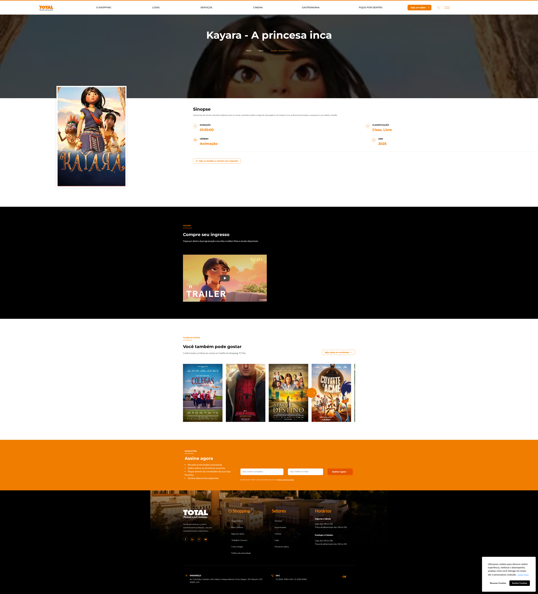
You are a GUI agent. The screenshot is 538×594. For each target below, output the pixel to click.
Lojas (156, 7)
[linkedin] (192, 539)
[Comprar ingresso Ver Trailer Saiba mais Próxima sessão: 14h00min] (245, 393)
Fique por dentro (370, 7)
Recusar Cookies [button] (498, 583)
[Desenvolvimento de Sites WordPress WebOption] (344, 576)
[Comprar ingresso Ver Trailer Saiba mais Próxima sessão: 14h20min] (288, 393)
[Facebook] (185, 539)
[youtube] (205, 539)
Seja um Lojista (237, 534)
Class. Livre (382, 130)
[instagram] (199, 539)
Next (314, 393)
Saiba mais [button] (523, 575)
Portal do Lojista (282, 546)
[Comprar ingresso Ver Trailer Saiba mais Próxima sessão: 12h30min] (202, 393)
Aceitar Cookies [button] (519, 583)
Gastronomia (311, 7)
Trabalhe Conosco (239, 540)
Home (248, 50)
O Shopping (103, 7)
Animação (209, 144)
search (438, 8)
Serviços (206, 7)
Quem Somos (237, 521)
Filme (261, 50)
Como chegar (237, 546)
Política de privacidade (241, 553)
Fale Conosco (237, 527)
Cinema (258, 7)
